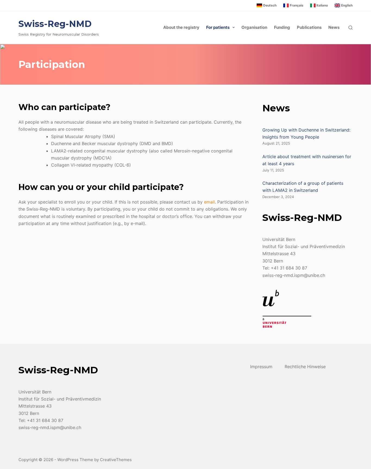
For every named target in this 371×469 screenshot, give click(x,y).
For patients (217, 27)
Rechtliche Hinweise (305, 366)
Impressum (261, 366)
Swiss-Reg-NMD (55, 23)
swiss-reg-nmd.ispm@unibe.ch (293, 275)
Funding (282, 27)
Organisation (254, 27)
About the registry (181, 27)
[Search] (350, 28)
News (333, 27)
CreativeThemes (116, 459)
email (209, 202)
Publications (309, 27)
